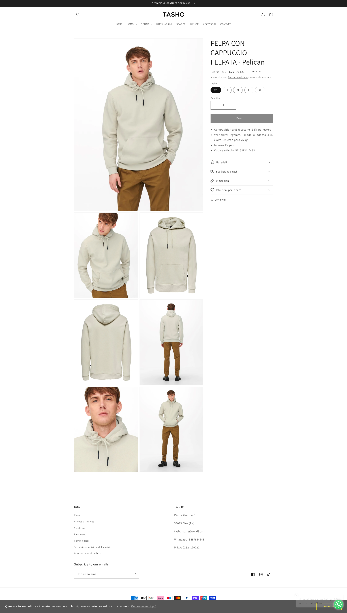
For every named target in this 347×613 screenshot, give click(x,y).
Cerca (77, 515)
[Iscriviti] (135, 574)
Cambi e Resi (81, 540)
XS (215, 89)
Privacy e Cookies (84, 521)
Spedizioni (80, 528)
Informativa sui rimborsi (88, 553)
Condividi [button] (220, 199)
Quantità (215, 97)
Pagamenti (80, 534)
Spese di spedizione (238, 77)
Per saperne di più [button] (143, 606)
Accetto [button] (329, 606)
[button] (78, 14)
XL (260, 89)
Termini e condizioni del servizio (93, 547)
